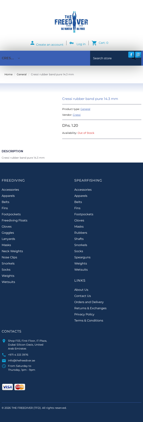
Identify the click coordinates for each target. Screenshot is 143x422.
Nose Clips (9, 257)
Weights (8, 276)
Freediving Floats (14, 220)
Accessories (10, 189)
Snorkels (8, 263)
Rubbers (80, 232)
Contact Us (82, 296)
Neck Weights (12, 251)
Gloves (7, 226)
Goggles (8, 232)
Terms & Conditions (88, 320)
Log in (81, 44)
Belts (5, 202)
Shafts (79, 239)
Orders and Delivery (89, 302)
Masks (6, 245)
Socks (6, 269)
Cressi (77, 114)
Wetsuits (8, 282)
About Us (81, 290)
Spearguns (82, 257)
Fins (5, 208)
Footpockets (11, 214)
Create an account (49, 44)
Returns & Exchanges (90, 308)
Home (8, 74)
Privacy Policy (84, 314)
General (22, 74)
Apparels (8, 196)
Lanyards (8, 239)
